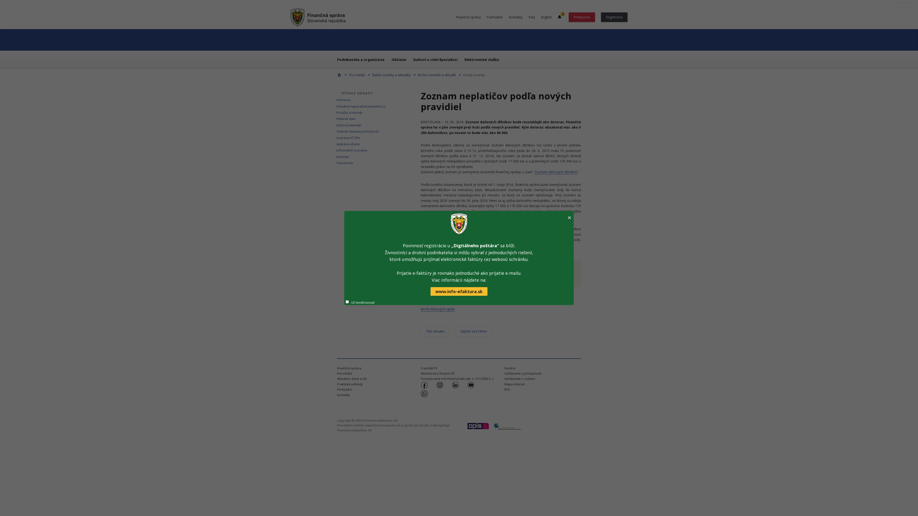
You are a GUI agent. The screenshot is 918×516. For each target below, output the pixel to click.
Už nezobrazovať (362, 303)
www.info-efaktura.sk (459, 291)
